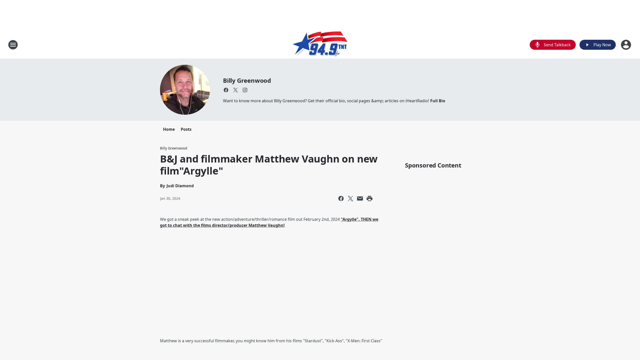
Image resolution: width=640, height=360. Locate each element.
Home (169, 129)
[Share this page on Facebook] (341, 198)
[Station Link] (320, 45)
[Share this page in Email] (360, 198)
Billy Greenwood (247, 80)
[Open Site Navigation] (13, 45)
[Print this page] (369, 198)
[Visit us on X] (235, 90)
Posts (186, 129)
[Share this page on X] (350, 198)
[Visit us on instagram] (245, 90)
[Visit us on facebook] (226, 90)
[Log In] (626, 45)
